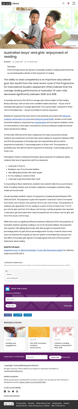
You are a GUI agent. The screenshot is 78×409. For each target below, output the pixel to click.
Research (7, 62)
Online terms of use (43, 403)
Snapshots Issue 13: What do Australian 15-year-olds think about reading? (33, 250)
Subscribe (11, 306)
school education (12, 278)
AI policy (31, 403)
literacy (9, 274)
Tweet (17, 315)
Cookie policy (57, 403)
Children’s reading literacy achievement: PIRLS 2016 (63, 345)
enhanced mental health (44, 119)
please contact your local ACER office (33, 382)
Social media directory (12, 396)
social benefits (40, 122)
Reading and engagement (11, 344)
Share (7, 315)
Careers (66, 403)
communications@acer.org (13, 371)
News (15, 3)
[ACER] (9, 404)
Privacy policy (68, 305)
